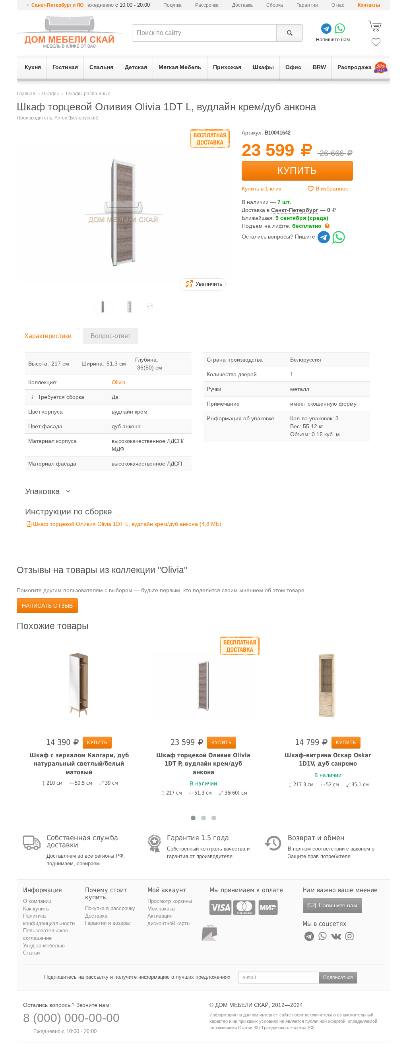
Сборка (274, 5)
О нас (337, 5)
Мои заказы (161, 909)
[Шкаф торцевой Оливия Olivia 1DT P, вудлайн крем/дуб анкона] (203, 685)
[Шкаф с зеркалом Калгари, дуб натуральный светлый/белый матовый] (79, 685)
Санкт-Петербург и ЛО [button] (57, 5)
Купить (297, 170)
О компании (37, 901)
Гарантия (307, 5)
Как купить (36, 909)
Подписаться (338, 977)
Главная (26, 93)
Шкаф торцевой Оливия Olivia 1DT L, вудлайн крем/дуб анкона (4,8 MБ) (127, 524)
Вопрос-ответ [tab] (110, 336)
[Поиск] (289, 33)
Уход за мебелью (44, 946)
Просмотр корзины (169, 901)
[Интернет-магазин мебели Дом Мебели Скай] (69, 32)
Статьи (31, 953)
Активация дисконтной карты (168, 919)
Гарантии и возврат (108, 923)
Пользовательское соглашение (45, 934)
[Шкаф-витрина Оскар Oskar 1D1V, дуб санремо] (327, 685)
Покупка (172, 5)
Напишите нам (337, 905)
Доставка (242, 5)
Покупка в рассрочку (110, 908)
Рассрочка (207, 5)
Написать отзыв (47, 605)
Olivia (119, 382)
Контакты (369, 5)
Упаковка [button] (43, 491)
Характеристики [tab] (48, 336)
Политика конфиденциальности (49, 919)
